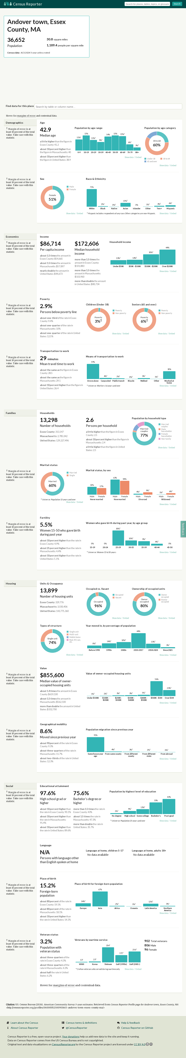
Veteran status (49, 934)
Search (177, 4)
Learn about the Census (24, 1022)
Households (47, 412)
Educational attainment (54, 786)
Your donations (70, 1036)
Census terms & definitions (81, 1022)
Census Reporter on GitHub (137, 1027)
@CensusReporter (76, 1027)
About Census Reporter (24, 1027)
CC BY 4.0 (139, 1044)
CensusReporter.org (63, 1044)
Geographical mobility (53, 724)
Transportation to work (54, 350)
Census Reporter (27, 4)
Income (44, 236)
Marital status (49, 464)
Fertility (45, 517)
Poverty (45, 298)
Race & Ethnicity (96, 178)
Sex (42, 178)
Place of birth (48, 878)
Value (43, 668)
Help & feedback (130, 1022)
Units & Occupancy (51, 583)
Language (45, 845)
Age (42, 122)
